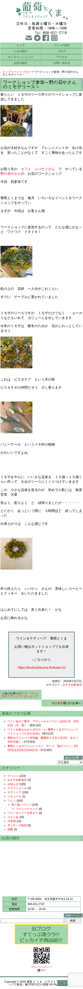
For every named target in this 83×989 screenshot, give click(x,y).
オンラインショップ (20, 57)
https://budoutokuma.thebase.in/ (42, 667)
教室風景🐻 (59, 703)
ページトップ (62, 983)
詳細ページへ (73, 915)
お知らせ (13, 784)
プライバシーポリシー (41, 967)
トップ (20, 45)
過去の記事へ (73, 757)
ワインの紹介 (62, 45)
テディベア (14, 792)
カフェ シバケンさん (38, 169)
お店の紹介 (20, 63)
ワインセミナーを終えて (22, 812)
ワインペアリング (27, 808)
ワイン (11, 800)
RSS (43, 970)
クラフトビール (17, 788)
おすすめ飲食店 (72, 684)
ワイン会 (13, 817)
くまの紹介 (20, 51)
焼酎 (10, 829)
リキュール (14, 796)
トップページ (11, 71)
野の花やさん (10, 173)
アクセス (61, 57)
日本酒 (11, 821)
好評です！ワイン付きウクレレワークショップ (20, 695)
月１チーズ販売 (17, 825)
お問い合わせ (62, 63)
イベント (13, 775)
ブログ (62, 51)
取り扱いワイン (21, 804)
